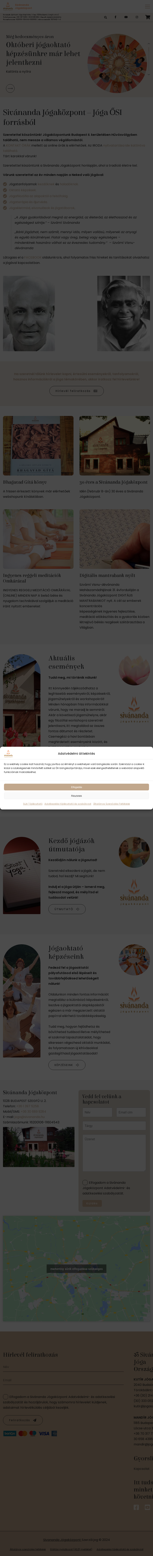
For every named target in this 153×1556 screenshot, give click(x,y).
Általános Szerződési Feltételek (111, 803)
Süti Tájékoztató (32, 803)
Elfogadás (76, 787)
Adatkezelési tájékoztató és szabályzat (67, 803)
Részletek (76, 795)
